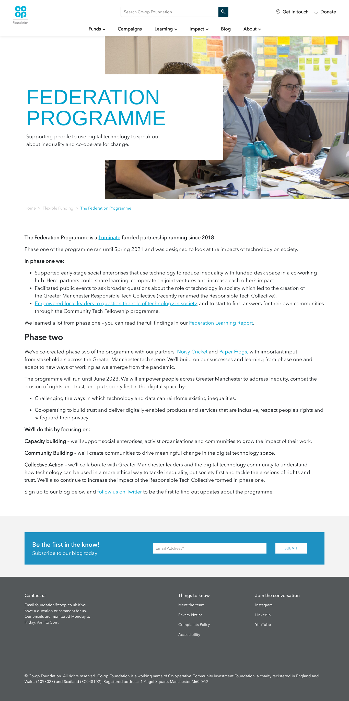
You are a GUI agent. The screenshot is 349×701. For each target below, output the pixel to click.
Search (223, 12)
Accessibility (189, 634)
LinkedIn (263, 615)
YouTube (263, 624)
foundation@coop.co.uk (56, 605)
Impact (197, 29)
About (250, 29)
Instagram (264, 605)
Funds (95, 29)
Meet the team (191, 605)
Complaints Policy (194, 624)
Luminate (109, 237)
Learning (164, 29)
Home (30, 208)
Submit (291, 548)
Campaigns (130, 29)
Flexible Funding (58, 208)
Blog (226, 29)
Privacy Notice (190, 615)
